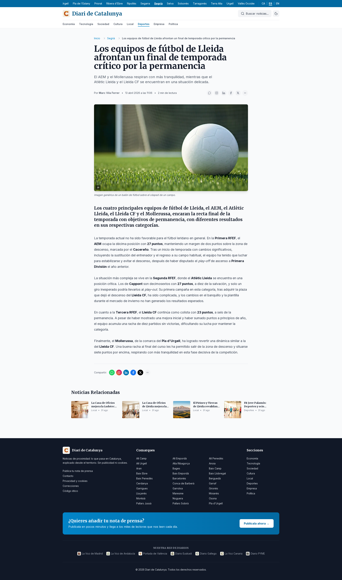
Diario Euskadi (183, 553)
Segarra (145, 3)
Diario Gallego (208, 553)
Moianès (214, 493)
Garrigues (142, 488)
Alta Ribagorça (181, 463)
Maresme (178, 493)
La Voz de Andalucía (123, 553)
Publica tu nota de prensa (78, 470)
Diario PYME (258, 553)
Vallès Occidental (248, 3)
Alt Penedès (216, 458)
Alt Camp (141, 458)
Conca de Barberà (183, 483)
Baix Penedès (144, 478)
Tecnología (86, 24)
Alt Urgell (141, 463)
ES (270, 3)
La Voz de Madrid (92, 553)
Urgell (230, 3)
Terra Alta (216, 3)
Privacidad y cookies (75, 480)
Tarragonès (200, 3)
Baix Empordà (181, 473)
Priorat (98, 3)
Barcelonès (179, 478)
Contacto (68, 475)
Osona (213, 498)
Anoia (212, 463)
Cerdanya (142, 483)
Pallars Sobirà (181, 503)
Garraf (212, 483)
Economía (69, 24)
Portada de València (155, 553)
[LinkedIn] (224, 93)
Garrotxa (178, 488)
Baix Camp (215, 468)
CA (263, 3)
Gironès (213, 488)
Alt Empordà (180, 458)
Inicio (97, 38)
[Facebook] (231, 93)
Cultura (118, 24)
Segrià (158, 3)
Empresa (159, 24)
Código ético (70, 490)
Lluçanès (141, 493)
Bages (176, 468)
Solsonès (183, 3)
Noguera (178, 498)
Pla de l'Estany (81, 3)
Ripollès (131, 3)
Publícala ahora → (256, 523)
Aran (139, 468)
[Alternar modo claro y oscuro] (276, 13)
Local (130, 24)
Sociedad (103, 24)
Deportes (143, 24)
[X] (238, 93)
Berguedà (215, 478)
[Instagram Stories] (216, 93)
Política (173, 24)
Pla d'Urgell (216, 503)
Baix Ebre (141, 473)
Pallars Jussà (143, 503)
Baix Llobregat (217, 473)
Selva (170, 3)
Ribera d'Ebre (114, 3)
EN (277, 3)
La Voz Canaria (233, 553)
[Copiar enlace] (245, 93)
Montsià (140, 498)
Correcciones (71, 485)
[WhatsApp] (209, 93)
